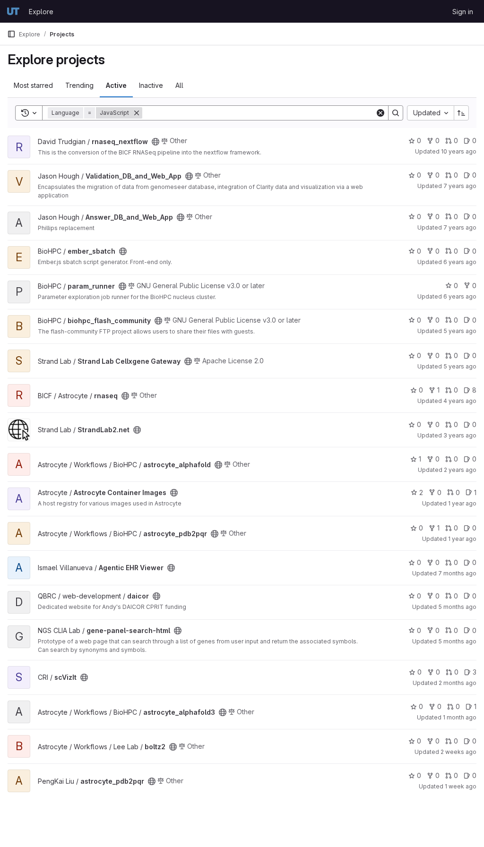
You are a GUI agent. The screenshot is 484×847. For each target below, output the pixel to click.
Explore (41, 12)
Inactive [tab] (151, 85)
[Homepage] (13, 11)
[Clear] (380, 113)
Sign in (462, 12)
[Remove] (136, 113)
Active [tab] (116, 85)
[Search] (395, 112)
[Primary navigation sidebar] (11, 34)
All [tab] (179, 85)
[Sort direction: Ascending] (461, 112)
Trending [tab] (79, 85)
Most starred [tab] (33, 85)
